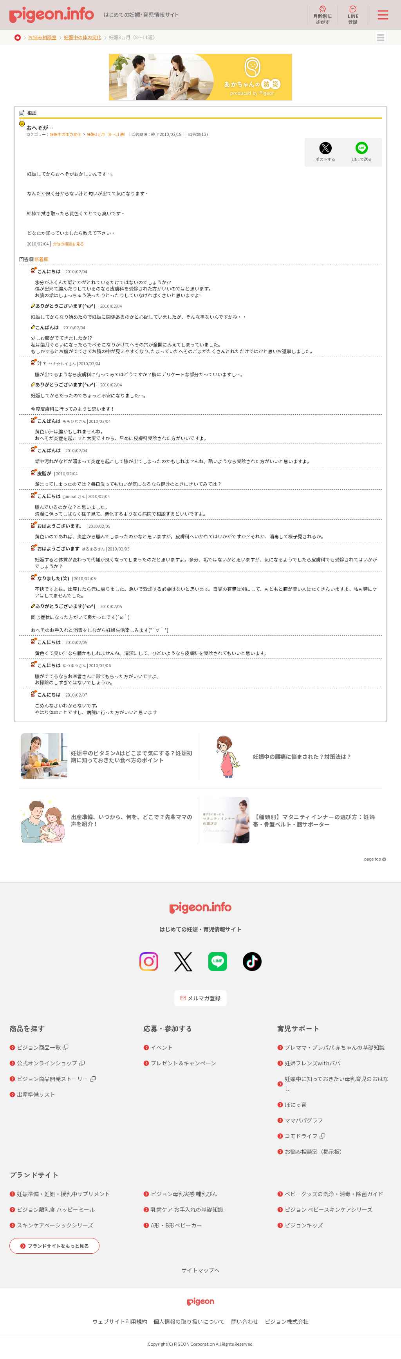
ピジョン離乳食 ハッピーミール (56, 1209)
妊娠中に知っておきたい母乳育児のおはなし (336, 1083)
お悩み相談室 (42, 37)
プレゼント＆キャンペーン (183, 1063)
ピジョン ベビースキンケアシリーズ (328, 1209)
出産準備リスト (36, 1094)
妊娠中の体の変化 (82, 37)
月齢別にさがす (322, 19)
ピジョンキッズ (304, 1225)
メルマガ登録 (204, 998)
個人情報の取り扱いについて (189, 1321)
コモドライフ (301, 1136)
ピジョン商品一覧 (39, 1047)
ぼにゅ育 (296, 1104)
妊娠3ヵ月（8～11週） (107, 134)
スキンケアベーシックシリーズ (55, 1225)
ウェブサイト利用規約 (119, 1321)
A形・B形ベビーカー (176, 1225)
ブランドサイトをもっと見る (58, 1245)
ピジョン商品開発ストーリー (52, 1079)
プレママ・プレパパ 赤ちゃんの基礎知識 (335, 1047)
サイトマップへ (200, 1270)
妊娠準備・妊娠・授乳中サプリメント (63, 1194)
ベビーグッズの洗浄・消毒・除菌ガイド (334, 1194)
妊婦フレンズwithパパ (312, 1063)
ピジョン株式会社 (287, 1321)
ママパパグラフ (304, 1120)
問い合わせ (244, 1321)
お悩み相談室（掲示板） (315, 1151)
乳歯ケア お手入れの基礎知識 (187, 1209)
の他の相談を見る (68, 244)
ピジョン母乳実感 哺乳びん (184, 1194)
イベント (162, 1047)
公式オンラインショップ (47, 1063)
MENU (381, 37)
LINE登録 (353, 19)
